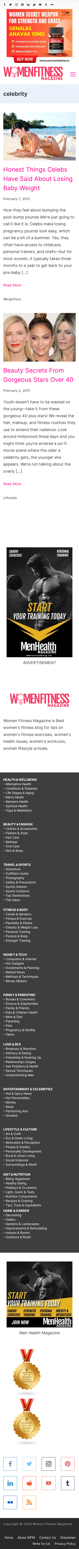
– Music (8, 1107)
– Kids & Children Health (20, 1012)
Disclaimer (68, 1537)
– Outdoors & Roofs (17, 1237)
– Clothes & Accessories (20, 828)
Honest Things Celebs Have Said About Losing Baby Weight (38, 179)
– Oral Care (11, 846)
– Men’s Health (13, 797)
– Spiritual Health (15, 806)
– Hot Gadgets (13, 963)
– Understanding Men (18, 1075)
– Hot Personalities (16, 1098)
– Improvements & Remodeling (25, 1228)
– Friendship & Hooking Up (22, 1057)
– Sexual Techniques (18, 1070)
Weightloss (12, 299)
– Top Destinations (16, 895)
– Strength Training (17, 940)
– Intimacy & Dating (17, 1053)
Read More (12, 285)
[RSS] (29, 1502)
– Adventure (12, 869)
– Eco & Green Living (18, 1138)
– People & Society (16, 1147)
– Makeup (10, 842)
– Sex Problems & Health (20, 1066)
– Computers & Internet (19, 959)
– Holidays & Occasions (20, 1187)
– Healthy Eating (15, 1183)
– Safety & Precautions (19, 882)
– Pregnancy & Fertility (19, 1030)
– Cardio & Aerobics (17, 914)
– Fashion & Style (15, 833)
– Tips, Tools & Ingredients (22, 1205)
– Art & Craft (12, 1134)
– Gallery (9, 1219)
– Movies (9, 1102)
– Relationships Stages (19, 1062)
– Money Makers (15, 981)
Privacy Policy (65, 1543)
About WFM (26, 1537)
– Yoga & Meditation (17, 810)
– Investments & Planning (21, 968)
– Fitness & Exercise (17, 918)
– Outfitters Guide (16, 873)
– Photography (13, 878)
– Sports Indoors (15, 886)
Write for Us (41, 1543)
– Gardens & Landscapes (21, 1224)
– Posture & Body (15, 936)
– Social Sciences (15, 1160)
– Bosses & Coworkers (19, 999)
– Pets (7, 1025)
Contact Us (47, 1537)
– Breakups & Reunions (19, 1048)
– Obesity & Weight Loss (20, 927)
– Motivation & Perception (21, 1142)
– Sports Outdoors (16, 891)
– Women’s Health (15, 801)
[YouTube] (40, 4)
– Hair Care (11, 837)
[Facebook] (4, 4)
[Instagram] (16, 4)
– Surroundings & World (20, 1164)
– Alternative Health (17, 784)
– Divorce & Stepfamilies (20, 1003)
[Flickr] (52, 4)
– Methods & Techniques (20, 976)
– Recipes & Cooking (18, 1201)
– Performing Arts (15, 1111)
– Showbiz (10, 1115)
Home (9, 1537)
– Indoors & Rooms (16, 1232)
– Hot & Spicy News (17, 1093)
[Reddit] (34, 4)
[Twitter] (10, 4)
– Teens (8, 1034)
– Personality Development (22, 1151)
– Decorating (12, 1215)
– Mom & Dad (12, 1017)
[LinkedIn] (28, 4)
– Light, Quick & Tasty (19, 1192)
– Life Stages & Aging (18, 793)
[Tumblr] (46, 4)
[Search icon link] (72, 4)
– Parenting (11, 1021)
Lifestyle (10, 498)
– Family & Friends (16, 1008)
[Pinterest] (22, 4)
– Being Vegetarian (16, 1179)
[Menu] (73, 74)
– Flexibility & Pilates (17, 923)
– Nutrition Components (20, 1196)
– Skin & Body (13, 850)
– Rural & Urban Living (19, 1156)
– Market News (14, 972)
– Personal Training (16, 932)
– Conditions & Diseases (20, 788)
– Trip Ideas (11, 900)
